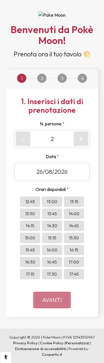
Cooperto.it (52, 354)
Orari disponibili (52, 189)
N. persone (52, 124)
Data (52, 156)
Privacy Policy (25, 343)
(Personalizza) (76, 343)
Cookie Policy (52, 343)
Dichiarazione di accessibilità (40, 348)
